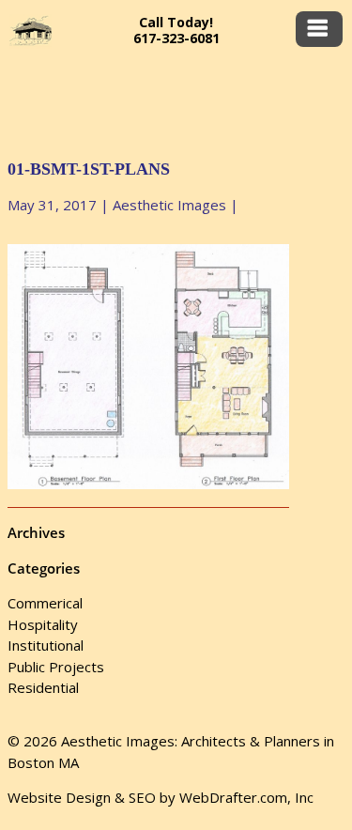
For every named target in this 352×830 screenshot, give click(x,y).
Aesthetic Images (169, 204)
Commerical (45, 602)
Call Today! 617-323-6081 (176, 30)
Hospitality (43, 624)
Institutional (46, 645)
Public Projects (56, 666)
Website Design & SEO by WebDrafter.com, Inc (161, 797)
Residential (43, 687)
